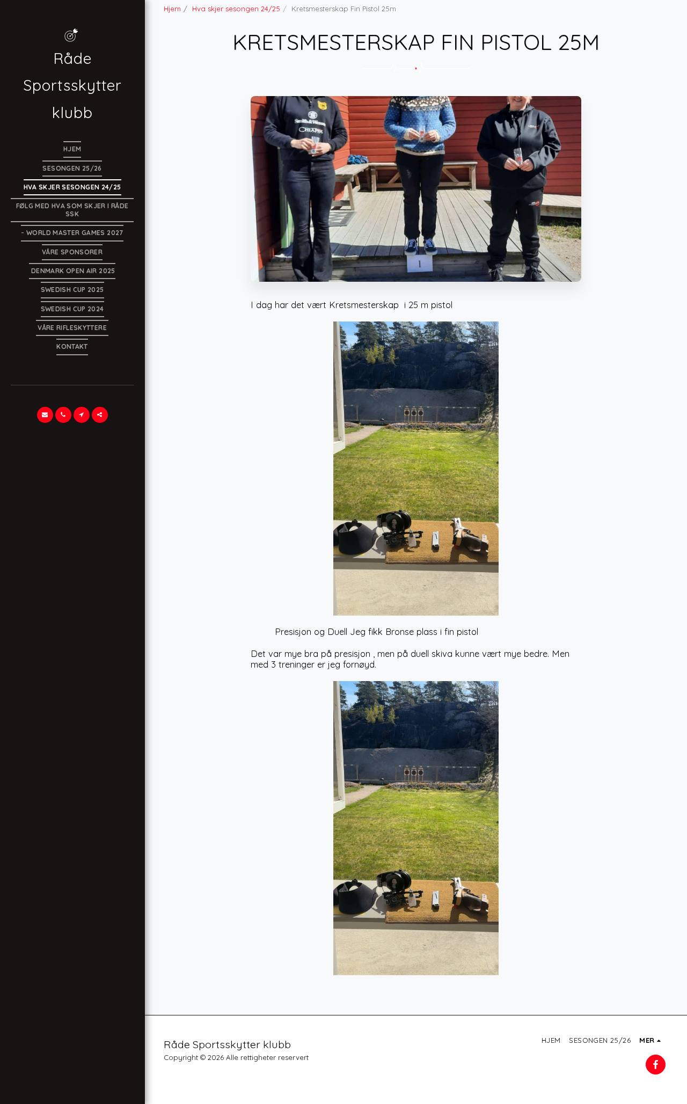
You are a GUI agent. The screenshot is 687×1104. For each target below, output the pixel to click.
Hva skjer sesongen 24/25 (236, 8)
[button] (45, 415)
